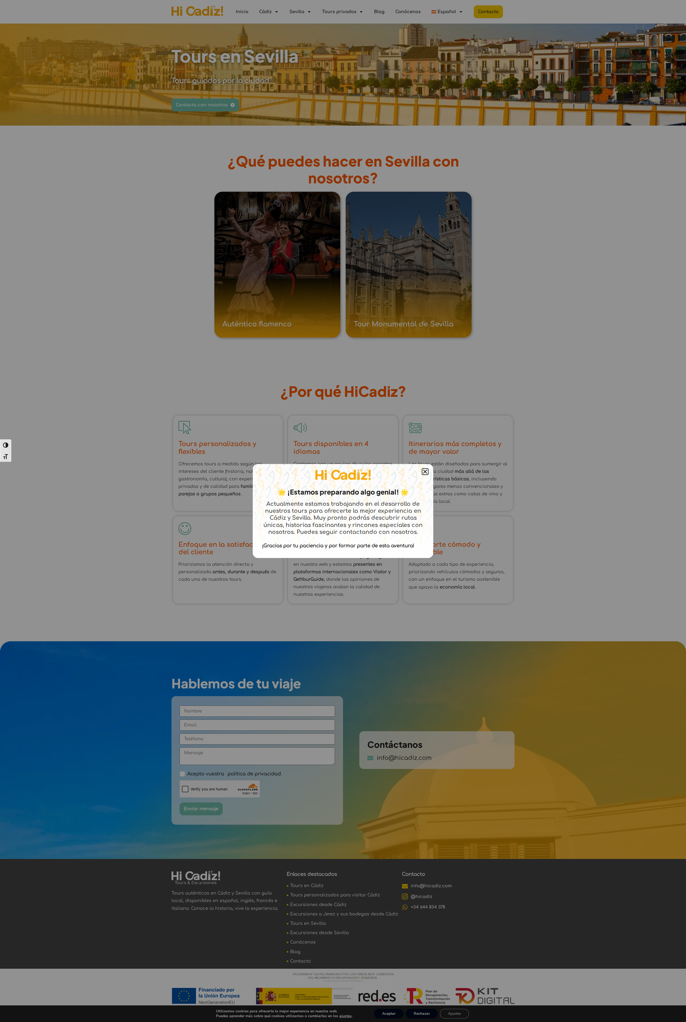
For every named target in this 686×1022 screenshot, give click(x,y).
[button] (425, 471)
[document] (343, 511)
